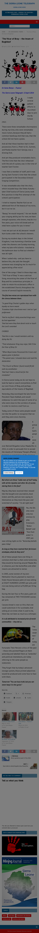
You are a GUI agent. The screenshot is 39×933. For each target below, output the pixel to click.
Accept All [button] (19, 472)
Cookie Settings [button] (8, 472)
